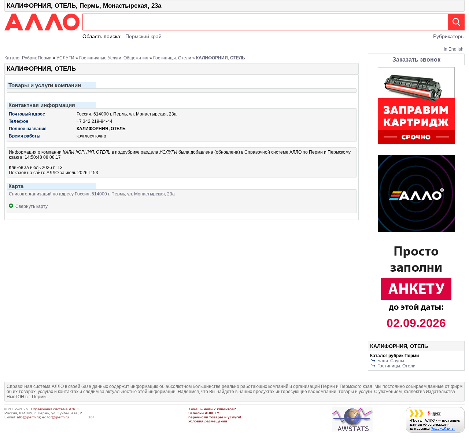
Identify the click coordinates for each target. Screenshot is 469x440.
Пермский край (143, 36)
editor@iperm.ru (55, 417)
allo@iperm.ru (28, 417)
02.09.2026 (416, 323)
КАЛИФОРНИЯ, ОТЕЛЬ (220, 57)
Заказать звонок (416, 59)
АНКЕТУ (212, 413)
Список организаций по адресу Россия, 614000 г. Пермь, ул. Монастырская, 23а (92, 194)
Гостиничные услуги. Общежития (113, 57)
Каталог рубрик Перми (28, 57)
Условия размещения (207, 421)
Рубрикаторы (449, 36)
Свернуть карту (30, 206)
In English (454, 49)
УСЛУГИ (65, 57)
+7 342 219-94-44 (94, 121)
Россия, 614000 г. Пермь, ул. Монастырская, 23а (127, 114)
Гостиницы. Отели (172, 57)
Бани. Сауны (390, 360)
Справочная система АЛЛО (55, 409)
